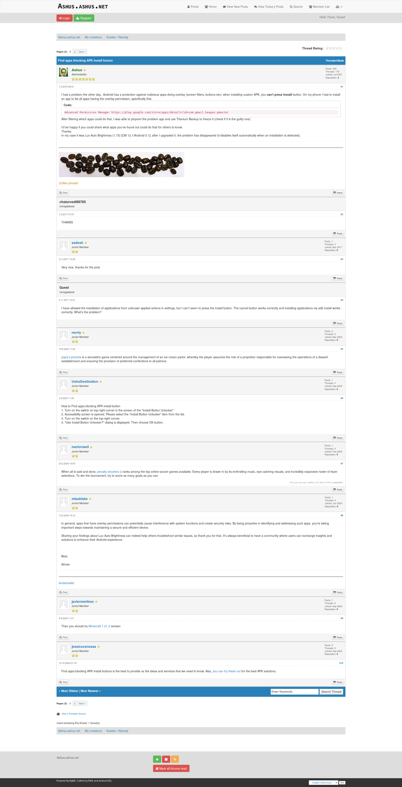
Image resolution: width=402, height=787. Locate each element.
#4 (342, 299)
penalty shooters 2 (109, 471)
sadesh (77, 242)
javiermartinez (83, 601)
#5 (342, 348)
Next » (82, 51)
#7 (342, 463)
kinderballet (66, 583)
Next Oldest (69, 691)
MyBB (72, 780)
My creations (93, 37)
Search (297, 6)
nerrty (76, 332)
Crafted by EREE (85, 780)
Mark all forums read (172, 768)
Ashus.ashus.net (69, 37)
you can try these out (227, 671)
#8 (342, 515)
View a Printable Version (74, 713)
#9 (342, 618)
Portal (194, 6)
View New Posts (237, 6)
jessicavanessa (84, 646)
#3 (342, 259)
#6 (342, 398)
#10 (341, 663)
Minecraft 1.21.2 (99, 626)
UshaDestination (85, 381)
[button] (339, 6)
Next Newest (89, 691)
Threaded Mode (335, 60)
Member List (321, 6)
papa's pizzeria (71, 357)
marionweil (80, 446)
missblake (80, 498)
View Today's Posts (270, 6)
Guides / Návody (117, 37)
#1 (342, 86)
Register (85, 18)
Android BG (105, 780)
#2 (342, 214)
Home (212, 6)
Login (66, 18)
